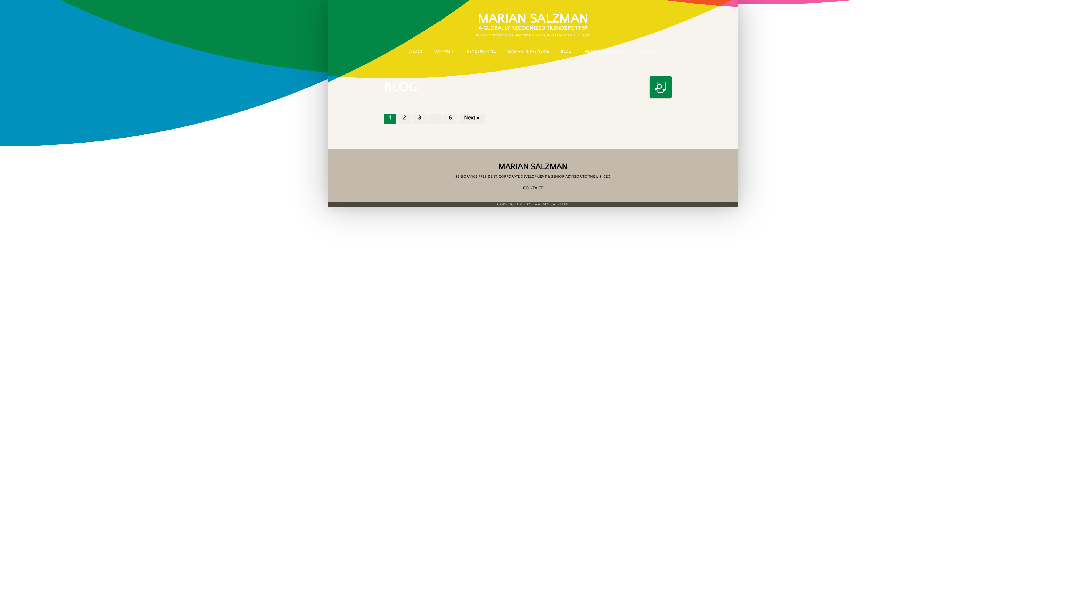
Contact (533, 188)
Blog (566, 51)
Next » (471, 118)
